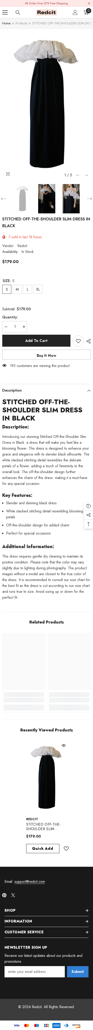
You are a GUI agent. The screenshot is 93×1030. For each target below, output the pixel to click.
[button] (78, 175)
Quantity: (10, 317)
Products (21, 23)
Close (89, 3)
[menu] (5, 12)
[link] (24, 700)
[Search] (18, 12)
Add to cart (36, 340)
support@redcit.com (29, 881)
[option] (46, 104)
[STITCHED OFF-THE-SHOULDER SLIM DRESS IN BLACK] (46, 777)
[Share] (87, 341)
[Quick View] (63, 745)
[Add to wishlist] (78, 341)
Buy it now (46, 355)
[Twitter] (13, 895)
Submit (78, 971)
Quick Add (42, 848)
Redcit (22, 245)
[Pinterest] (4, 895)
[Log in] (75, 12)
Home (6, 23)
